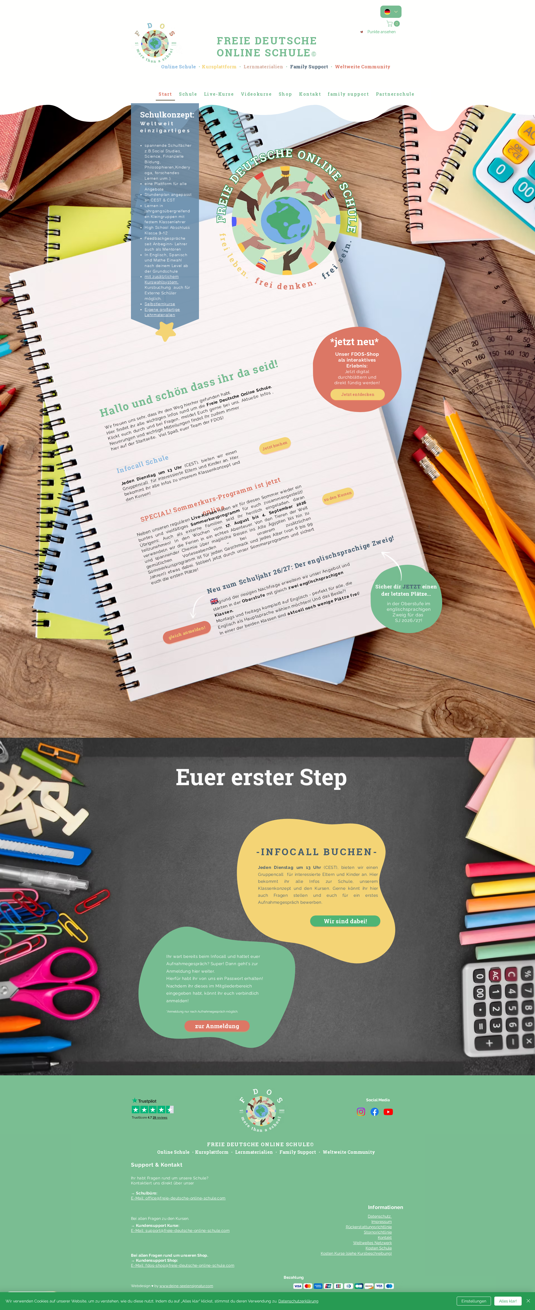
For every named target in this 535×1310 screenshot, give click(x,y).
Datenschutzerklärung (298, 1301)
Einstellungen (473, 1301)
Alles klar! (508, 1301)
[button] (370, 575)
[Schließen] (528, 1301)
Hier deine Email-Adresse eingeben (206, 659)
